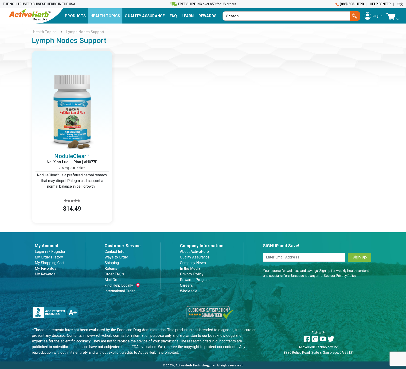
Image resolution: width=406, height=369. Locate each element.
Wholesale (188, 291)
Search (355, 16)
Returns (111, 268)
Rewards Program (195, 280)
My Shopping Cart (49, 263)
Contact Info (115, 251)
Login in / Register (50, 251)
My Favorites (45, 268)
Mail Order (113, 280)
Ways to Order (116, 257)
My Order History (49, 257)
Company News (193, 263)
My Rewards (45, 274)
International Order (120, 291)
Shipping (112, 263)
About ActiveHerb (194, 251)
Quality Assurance (195, 257)
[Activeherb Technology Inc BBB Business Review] (55, 312)
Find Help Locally (119, 285)
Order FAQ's (114, 274)
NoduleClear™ (72, 156)
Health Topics (45, 32)
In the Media (190, 268)
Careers (186, 285)
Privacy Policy (191, 274)
